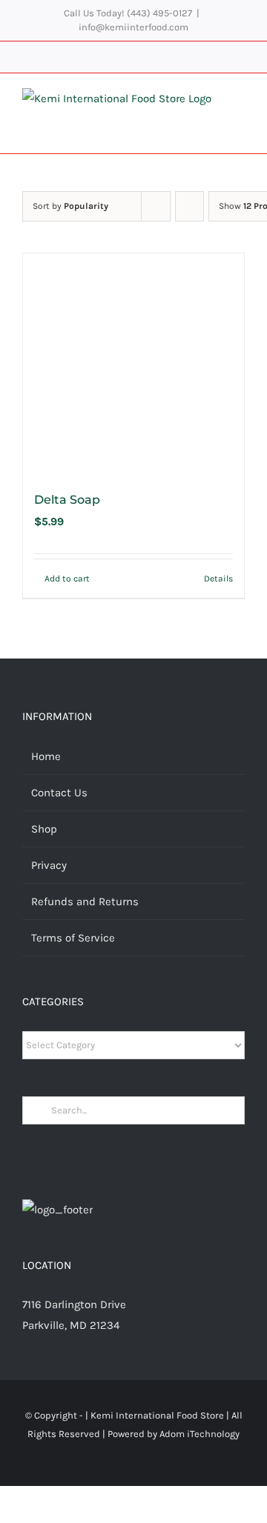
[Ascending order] (189, 206)
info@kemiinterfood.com (133, 27)
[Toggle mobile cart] (239, 119)
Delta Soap (67, 500)
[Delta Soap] (133, 363)
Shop (44, 829)
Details (218, 578)
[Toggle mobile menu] (239, 103)
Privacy (49, 865)
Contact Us (59, 792)
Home (46, 756)
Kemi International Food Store (157, 1415)
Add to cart (67, 578)
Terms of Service (73, 937)
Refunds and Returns (85, 901)
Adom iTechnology (199, 1433)
